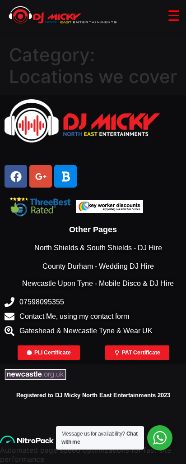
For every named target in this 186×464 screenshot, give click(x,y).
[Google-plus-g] (40, 176)
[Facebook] (16, 176)
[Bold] (65, 176)
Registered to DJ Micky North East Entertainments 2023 (93, 395)
